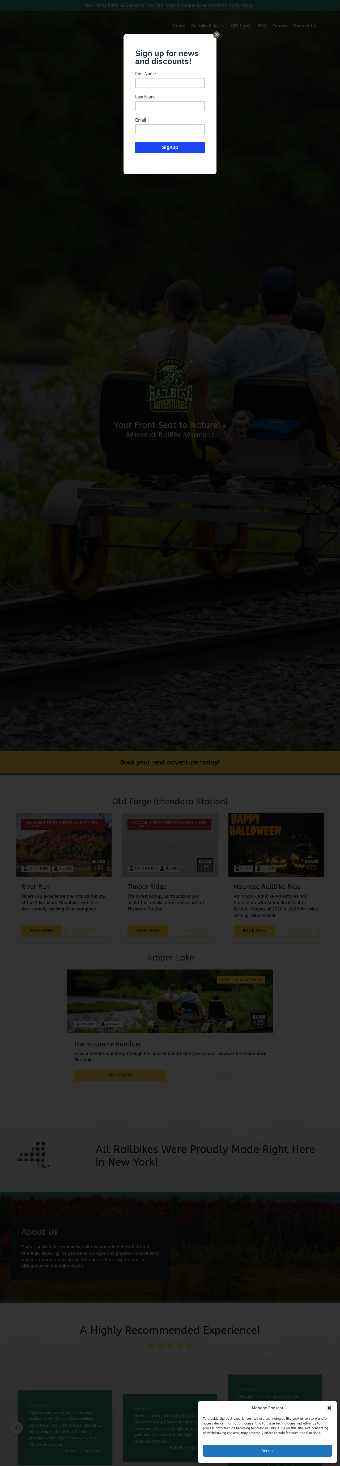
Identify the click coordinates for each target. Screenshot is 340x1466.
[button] (329, 1408)
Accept (267, 1450)
